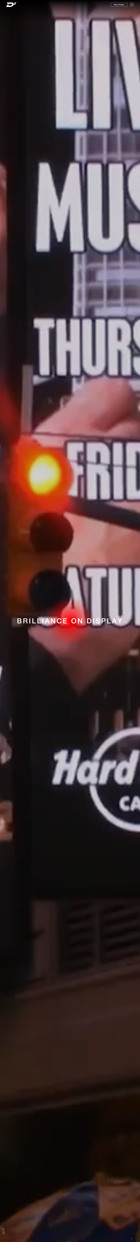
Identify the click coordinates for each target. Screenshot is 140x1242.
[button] (3, 1229)
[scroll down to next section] (131, 1238)
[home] (11, 4)
